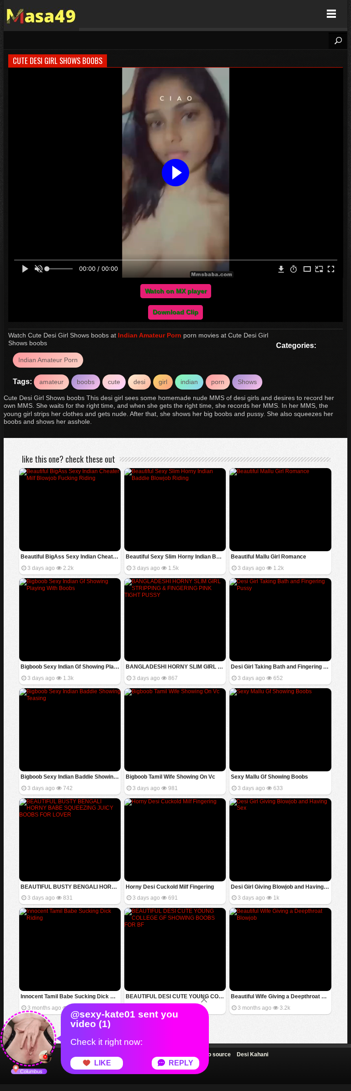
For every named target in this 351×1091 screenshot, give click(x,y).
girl (163, 381)
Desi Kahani (252, 1054)
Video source (214, 1054)
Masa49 (41, 14)
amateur (51, 381)
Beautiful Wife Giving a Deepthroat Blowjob (281, 996)
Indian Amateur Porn (149, 335)
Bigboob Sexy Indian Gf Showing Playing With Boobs (71, 667)
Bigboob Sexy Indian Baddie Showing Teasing (71, 777)
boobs (86, 381)
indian (189, 381)
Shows (247, 381)
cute (114, 381)
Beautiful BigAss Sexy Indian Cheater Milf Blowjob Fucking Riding (71, 556)
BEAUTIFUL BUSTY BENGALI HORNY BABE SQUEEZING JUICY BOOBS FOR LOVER (71, 887)
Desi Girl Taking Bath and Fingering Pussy (281, 667)
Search (338, 40)
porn (217, 381)
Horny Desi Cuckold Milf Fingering (170, 887)
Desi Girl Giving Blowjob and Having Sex (281, 887)
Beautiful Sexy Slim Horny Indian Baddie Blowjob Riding (176, 556)
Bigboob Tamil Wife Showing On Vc (170, 777)
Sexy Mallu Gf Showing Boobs (269, 777)
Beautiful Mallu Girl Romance (268, 556)
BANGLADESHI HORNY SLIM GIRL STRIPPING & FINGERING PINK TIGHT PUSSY (176, 667)
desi (139, 381)
